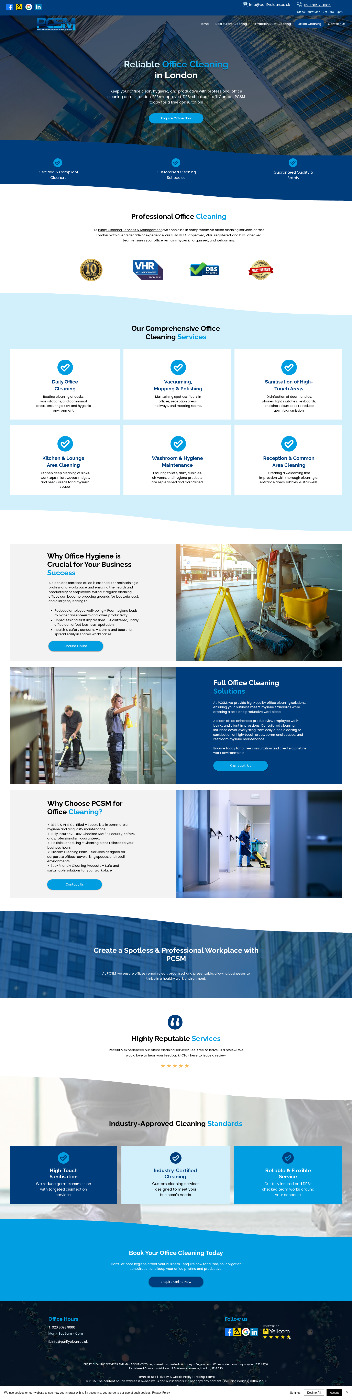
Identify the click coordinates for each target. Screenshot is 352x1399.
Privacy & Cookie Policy (175, 1377)
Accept (334, 1392)
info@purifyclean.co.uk (70, 1341)
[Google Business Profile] (28, 7)
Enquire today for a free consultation (242, 748)
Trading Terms (204, 1377)
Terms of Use (146, 1377)
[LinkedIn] (38, 7)
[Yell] (19, 7)
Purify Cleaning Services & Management (130, 230)
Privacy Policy (161, 1392)
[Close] (347, 1392)
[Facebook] (9, 7)
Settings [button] (295, 1392)
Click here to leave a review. (204, 1055)
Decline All (314, 1392)
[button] (176, 118)
